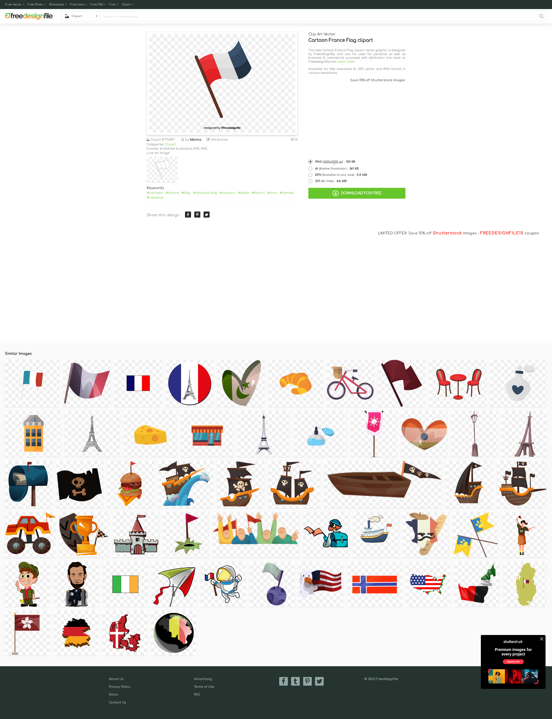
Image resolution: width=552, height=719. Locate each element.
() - (335, 161)
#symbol (287, 193)
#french (258, 193)
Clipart (126, 4)
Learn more (345, 61)
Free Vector (13, 4)
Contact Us (117, 702)
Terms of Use (204, 686)
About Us (116, 679)
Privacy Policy (119, 686)
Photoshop (56, 4)
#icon (272, 193)
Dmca (113, 694)
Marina (195, 139)
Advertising (203, 679)
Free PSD (97, 4)
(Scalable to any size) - (341, 174)
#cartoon (155, 193)
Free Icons (77, 4)
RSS (197, 694)
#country (227, 193)
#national (155, 197)
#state (243, 193)
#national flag (205, 193)
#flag (186, 193)
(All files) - (331, 181)
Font (112, 4)
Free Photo (35, 4)
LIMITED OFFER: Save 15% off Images (427, 233)
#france (172, 193)
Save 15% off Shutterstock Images (377, 80)
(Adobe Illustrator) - (337, 168)
